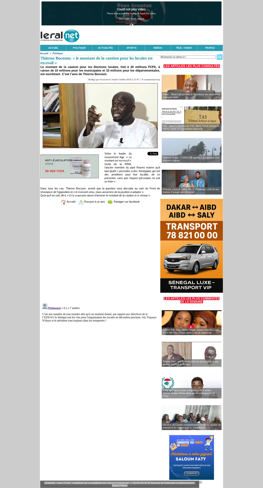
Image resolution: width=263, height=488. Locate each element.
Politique (58, 53)
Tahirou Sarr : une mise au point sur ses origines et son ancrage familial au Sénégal (190, 363)
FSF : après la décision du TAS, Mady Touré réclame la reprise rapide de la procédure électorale (191, 127)
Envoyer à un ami (94, 201)
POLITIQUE (79, 48)
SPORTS (132, 48)
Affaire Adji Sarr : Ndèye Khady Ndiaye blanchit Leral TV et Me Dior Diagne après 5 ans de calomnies (191, 331)
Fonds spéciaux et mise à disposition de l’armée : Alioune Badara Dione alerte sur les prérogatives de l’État (189, 393)
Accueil (44, 53)
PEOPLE (210, 48)
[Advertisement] (158, 35)
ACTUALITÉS (105, 48)
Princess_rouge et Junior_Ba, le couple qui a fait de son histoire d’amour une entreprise (191, 190)
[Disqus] (100, 254)
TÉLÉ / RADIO (184, 48)
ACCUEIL (53, 48)
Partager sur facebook (126, 201)
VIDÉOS (157, 48)
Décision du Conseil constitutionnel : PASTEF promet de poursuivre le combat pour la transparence (192, 426)
